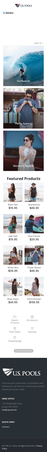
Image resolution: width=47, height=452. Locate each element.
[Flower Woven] (34, 255)
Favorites (32, 332)
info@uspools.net (9, 410)
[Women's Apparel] (23, 146)
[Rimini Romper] (34, 286)
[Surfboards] (23, 61)
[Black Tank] (12, 192)
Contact (6, 427)
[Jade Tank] (12, 223)
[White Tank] (12, 255)
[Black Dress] (12, 286)
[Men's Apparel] (23, 103)
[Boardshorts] (34, 192)
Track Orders (15, 332)
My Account (32, 320)
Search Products (15, 321)
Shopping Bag (14, 341)
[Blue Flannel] (34, 223)
